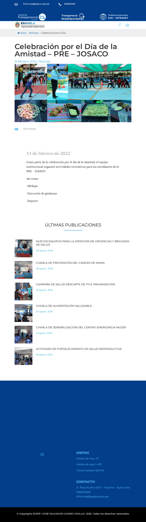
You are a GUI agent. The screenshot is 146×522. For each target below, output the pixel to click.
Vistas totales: (85, 470)
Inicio (24, 32)
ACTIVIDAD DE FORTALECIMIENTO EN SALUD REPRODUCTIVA (79, 349)
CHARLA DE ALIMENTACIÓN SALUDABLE (64, 306)
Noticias (34, 32)
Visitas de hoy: (86, 458)
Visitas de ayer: (86, 464)
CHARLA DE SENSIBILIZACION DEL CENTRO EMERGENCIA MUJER (81, 327)
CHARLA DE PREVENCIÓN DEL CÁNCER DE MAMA (70, 262)
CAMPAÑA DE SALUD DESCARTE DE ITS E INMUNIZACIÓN (75, 284)
